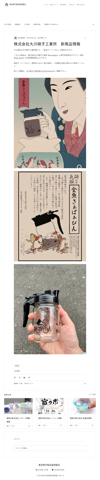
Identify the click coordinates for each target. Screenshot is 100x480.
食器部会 (17, 24)
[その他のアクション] (85, 38)
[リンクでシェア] (29, 377)
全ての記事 (7, 24)
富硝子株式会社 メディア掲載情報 (18, 420)
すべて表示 (92, 394)
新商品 (17, 365)
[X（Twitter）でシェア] (20, 377)
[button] (93, 24)
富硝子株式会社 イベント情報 (50, 418)
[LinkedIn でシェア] (24, 377)
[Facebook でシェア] (15, 377)
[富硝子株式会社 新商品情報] (82, 406)
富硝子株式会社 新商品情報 (81, 418)
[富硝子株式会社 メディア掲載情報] (18, 406)
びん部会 (27, 24)
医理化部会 (37, 24)
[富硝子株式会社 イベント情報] (50, 406)
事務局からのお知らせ (51, 24)
